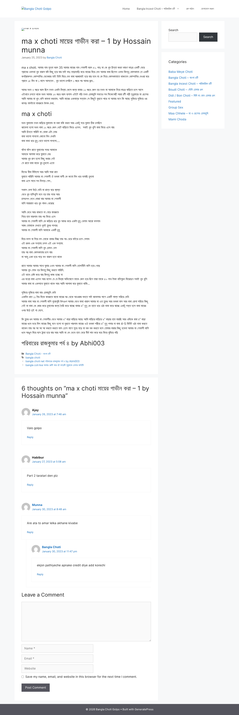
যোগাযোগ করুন (207, 8)
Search (173, 30)
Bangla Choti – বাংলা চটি (183, 77)
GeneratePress (144, 709)
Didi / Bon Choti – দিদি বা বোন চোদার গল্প (191, 95)
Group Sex (175, 107)
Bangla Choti (51, 547)
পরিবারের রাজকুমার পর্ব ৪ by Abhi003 (63, 343)
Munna (37, 505)
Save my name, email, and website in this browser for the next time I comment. (81, 676)
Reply (30, 437)
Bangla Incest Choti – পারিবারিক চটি (156, 8)
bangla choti (33, 357)
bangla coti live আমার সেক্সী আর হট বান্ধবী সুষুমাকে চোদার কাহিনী (55, 365)
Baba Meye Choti (180, 71)
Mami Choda (177, 119)
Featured (174, 101)
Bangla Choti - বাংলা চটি (38, 353)
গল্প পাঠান (190, 8)
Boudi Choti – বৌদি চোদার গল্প (185, 89)
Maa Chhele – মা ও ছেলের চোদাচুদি (188, 113)
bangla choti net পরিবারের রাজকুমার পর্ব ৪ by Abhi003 (52, 361)
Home (126, 8)
